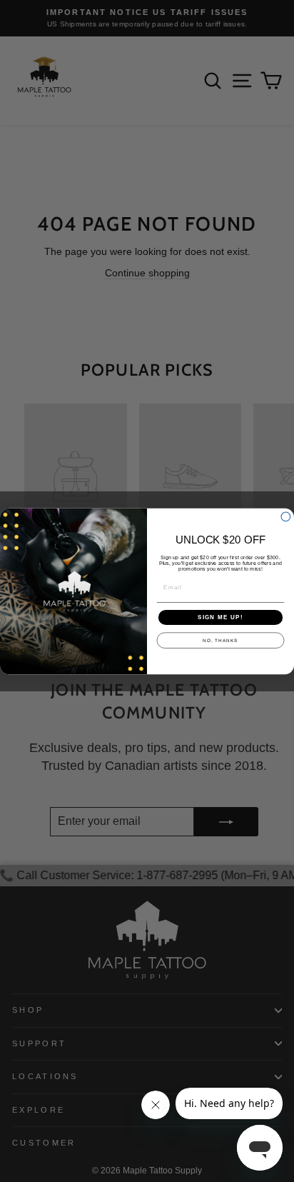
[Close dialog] (285, 516)
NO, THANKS (220, 640)
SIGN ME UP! (220, 616)
